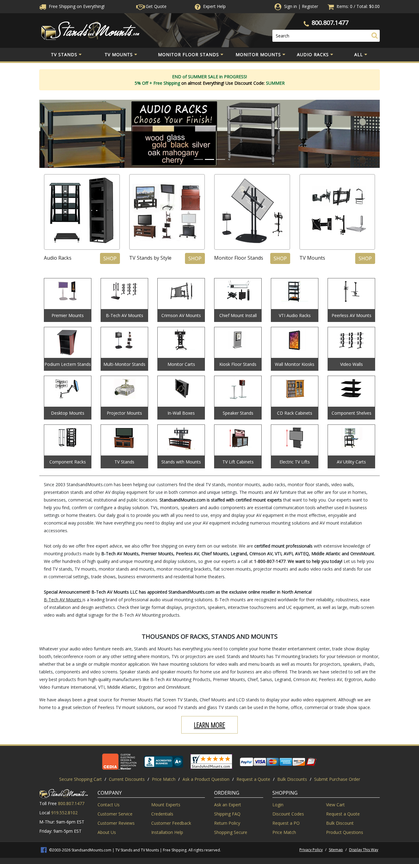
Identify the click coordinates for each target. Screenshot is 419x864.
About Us (107, 832)
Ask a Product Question (206, 779)
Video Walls (351, 364)
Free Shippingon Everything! (76, 6)
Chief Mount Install (238, 315)
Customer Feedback (171, 823)
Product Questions (344, 832)
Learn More (209, 725)
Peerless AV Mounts (351, 315)
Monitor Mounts (258, 54)
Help (214, 6)
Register (310, 6)
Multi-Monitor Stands (124, 364)
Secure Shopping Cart (80, 779)
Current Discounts (127, 779)
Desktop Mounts (67, 413)
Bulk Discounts (292, 779)
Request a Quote (253, 779)
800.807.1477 (330, 22)
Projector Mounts (124, 413)
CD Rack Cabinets (294, 413)
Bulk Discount (340, 823)
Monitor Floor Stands (188, 54)
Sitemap (336, 849)
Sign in (290, 6)
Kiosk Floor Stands (237, 364)
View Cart (335, 805)
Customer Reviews (116, 823)
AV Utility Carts (351, 462)
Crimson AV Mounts (181, 315)
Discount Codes (288, 814)
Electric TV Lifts (294, 462)
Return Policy (227, 823)
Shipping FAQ (227, 814)
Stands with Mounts (181, 462)
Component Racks (67, 462)
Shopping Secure (230, 832)
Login (277, 805)
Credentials (162, 814)
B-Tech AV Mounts (124, 315)
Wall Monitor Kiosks (294, 364)
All (358, 54)
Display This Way (363, 849)
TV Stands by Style (150, 257)
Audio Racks (313, 54)
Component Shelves (351, 413)
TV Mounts (119, 54)
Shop (110, 258)
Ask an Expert (227, 805)
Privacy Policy (311, 849)
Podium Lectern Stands (67, 364)
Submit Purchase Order (337, 779)
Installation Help (167, 832)
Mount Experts (165, 805)
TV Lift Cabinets (238, 462)
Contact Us (109, 805)
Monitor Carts (181, 364)
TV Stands (64, 54)
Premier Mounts (68, 315)
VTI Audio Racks (295, 315)
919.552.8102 (64, 813)
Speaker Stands (238, 413)
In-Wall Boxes (181, 413)
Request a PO (286, 823)
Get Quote (155, 6)
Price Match (163, 779)
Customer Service (115, 814)
